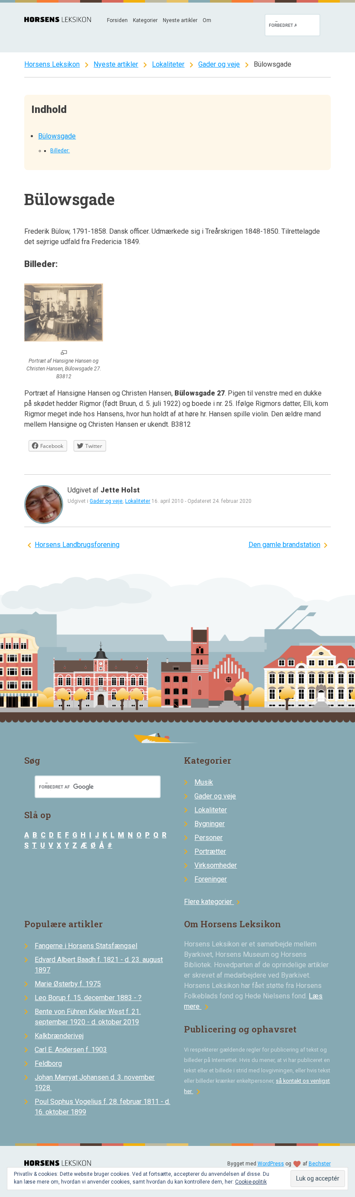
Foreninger (210, 879)
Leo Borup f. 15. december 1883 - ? (88, 998)
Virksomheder (215, 865)
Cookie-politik (251, 1182)
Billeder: (60, 151)
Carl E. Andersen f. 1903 (71, 1050)
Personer (208, 837)
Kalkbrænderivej (59, 1036)
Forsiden (117, 20)
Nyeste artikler (180, 20)
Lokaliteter (168, 64)
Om (207, 20)
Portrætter (210, 851)
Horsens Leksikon (52, 64)
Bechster (320, 1164)
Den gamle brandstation (284, 545)
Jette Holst (120, 490)
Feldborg (48, 1063)
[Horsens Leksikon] (57, 20)
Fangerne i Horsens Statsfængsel (86, 946)
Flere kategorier (213, 902)
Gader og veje (219, 64)
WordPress (271, 1164)
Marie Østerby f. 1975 (68, 984)
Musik (203, 782)
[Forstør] (64, 353)
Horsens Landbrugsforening (77, 545)
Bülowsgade (57, 136)
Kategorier (145, 20)
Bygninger (209, 824)
